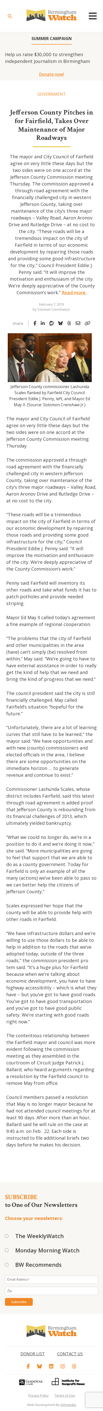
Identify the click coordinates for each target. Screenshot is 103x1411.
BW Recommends (38, 1264)
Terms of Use (65, 1395)
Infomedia (68, 1404)
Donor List (32, 1354)
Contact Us (70, 1354)
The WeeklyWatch (39, 1236)
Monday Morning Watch (47, 1250)
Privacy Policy (38, 1395)
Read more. (74, 292)
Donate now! (51, 74)
